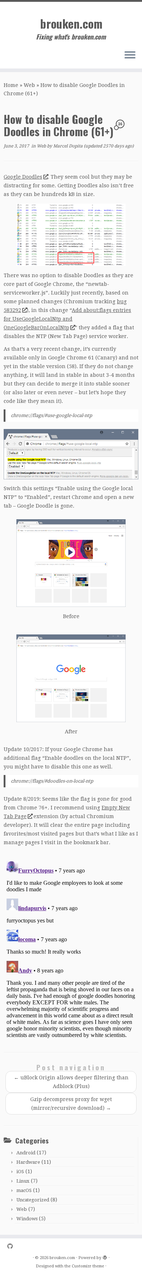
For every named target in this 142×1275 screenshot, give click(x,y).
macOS (24, 1190)
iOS (20, 1171)
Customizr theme (88, 1266)
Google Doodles (23, 177)
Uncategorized (32, 1200)
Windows (27, 1218)
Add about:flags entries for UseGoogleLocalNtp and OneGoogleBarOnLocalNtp (67, 318)
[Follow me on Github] (11, 1246)
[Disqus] (71, 948)
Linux (22, 1181)
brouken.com (71, 23)
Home (11, 85)
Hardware (28, 1162)
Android (25, 1152)
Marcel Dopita (68, 146)
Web (29, 85)
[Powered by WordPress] (104, 1256)
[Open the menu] (130, 55)
